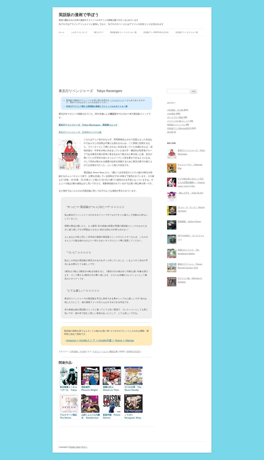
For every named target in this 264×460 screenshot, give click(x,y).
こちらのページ (117, 100)
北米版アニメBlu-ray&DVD (179, 128)
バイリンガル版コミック (178, 121)
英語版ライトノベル (176, 125)
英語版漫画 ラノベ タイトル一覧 (123, 32)
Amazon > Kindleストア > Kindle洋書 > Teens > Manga (100, 340)
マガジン (97, 351)
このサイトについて (79, 32)
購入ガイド (98, 32)
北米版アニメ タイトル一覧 (186, 32)
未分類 (170, 132)
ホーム (61, 32)
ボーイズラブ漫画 (175, 117)
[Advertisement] (132, 62)
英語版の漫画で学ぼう (79, 14)
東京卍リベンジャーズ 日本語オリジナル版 (80, 132)
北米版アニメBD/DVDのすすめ (156, 32)
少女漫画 (171, 114)
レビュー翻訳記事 (110, 351)
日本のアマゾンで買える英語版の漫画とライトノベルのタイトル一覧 (97, 106)
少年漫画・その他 (78, 351)
